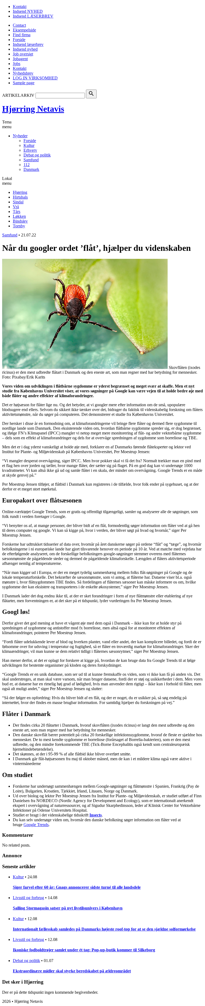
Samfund (31, 160)
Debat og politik (37, 155)
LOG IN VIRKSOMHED (35, 78)
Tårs (16, 211)
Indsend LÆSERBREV (33, 16)
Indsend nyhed (25, 49)
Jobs (16, 63)
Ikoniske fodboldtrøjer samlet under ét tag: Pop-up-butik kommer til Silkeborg (84, 950)
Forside (19, 39)
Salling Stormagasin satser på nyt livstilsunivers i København (68, 908)
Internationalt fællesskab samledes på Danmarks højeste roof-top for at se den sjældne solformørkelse (104, 929)
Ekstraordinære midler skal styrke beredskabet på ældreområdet (72, 971)
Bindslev (20, 221)
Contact (19, 25)
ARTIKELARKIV (18, 95)
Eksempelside (24, 30)
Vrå (16, 206)
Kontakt (19, 6)
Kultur (28, 145)
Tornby (19, 226)
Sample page (23, 83)
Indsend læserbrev (28, 44)
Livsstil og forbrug (28, 897)
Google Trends (36, 824)
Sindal (18, 202)
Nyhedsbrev (23, 73)
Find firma (21, 35)
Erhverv (30, 150)
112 (26, 164)
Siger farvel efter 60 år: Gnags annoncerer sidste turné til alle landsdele (77, 887)
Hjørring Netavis (33, 109)
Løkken (19, 216)
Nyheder (20, 136)
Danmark (31, 169)
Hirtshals (20, 197)
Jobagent (20, 59)
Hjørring (20, 192)
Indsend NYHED (28, 11)
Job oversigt (23, 54)
